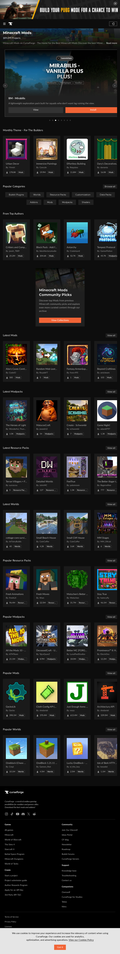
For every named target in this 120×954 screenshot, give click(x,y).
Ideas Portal (67, 835)
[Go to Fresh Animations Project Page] (16, 586)
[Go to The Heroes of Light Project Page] (16, 417)
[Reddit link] (34, 814)
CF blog (65, 840)
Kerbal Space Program (14, 854)
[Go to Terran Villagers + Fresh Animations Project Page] (16, 474)
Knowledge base (69, 871)
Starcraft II (9, 849)
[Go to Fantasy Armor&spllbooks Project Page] (77, 361)
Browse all (110, 186)
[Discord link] (23, 814)
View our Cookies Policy (81, 940)
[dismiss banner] (115, 3)
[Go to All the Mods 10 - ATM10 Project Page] (16, 642)
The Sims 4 (10, 845)
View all (111, 335)
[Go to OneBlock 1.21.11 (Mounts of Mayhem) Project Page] (46, 755)
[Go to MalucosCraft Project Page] (46, 417)
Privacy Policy (10, 922)
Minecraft (9, 835)
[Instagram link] (6, 814)
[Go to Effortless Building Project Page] (77, 156)
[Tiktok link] (12, 814)
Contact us (67, 880)
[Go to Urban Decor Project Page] (16, 156)
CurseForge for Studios (72, 897)
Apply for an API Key (14, 890)
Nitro (64, 907)
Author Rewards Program (16, 885)
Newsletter (67, 845)
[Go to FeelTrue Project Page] (77, 474)
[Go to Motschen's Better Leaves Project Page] (77, 586)
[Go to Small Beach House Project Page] (46, 530)
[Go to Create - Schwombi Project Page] (77, 417)
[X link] (28, 814)
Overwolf (66, 892)
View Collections (60, 320)
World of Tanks (11, 864)
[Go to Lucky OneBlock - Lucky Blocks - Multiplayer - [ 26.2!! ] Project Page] (77, 755)
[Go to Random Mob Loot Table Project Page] (46, 361)
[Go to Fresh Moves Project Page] (46, 586)
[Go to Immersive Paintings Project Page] (46, 156)
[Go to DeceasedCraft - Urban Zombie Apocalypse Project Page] (46, 642)
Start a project (11, 876)
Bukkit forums (68, 854)
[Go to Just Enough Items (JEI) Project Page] (77, 699)
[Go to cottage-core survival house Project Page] (16, 530)
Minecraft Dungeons (14, 859)
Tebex (64, 902)
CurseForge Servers (70, 859)
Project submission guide (16, 880)
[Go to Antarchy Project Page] (77, 239)
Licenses (8, 927)
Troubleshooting (69, 876)
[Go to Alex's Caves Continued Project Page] (16, 361)
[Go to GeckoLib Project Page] (16, 699)
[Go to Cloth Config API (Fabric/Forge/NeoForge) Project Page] (46, 699)
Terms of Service (12, 917)
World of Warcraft (13, 840)
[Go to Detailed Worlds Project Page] (46, 474)
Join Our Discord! (70, 830)
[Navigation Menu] (4, 23)
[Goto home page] (10, 23)
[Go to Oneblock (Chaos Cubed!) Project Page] (16, 755)
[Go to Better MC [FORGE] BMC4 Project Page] (77, 642)
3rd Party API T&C (13, 895)
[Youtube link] (17, 814)
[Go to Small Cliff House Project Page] (77, 530)
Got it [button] (60, 947)
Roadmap (66, 849)
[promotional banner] (60, 9)
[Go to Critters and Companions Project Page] (16, 239)
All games (9, 830)
